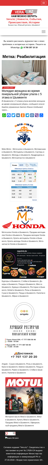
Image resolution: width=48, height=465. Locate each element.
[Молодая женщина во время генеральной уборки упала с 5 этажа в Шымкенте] (24, 72)
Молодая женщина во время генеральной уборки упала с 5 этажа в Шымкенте (22, 94)
